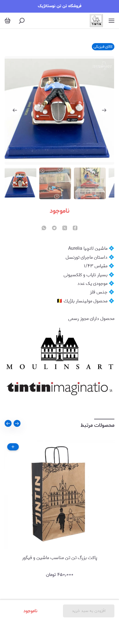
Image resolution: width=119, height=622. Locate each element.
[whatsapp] (44, 228)
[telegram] (54, 228)
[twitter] (64, 228)
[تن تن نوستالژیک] (96, 20)
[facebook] (75, 228)
